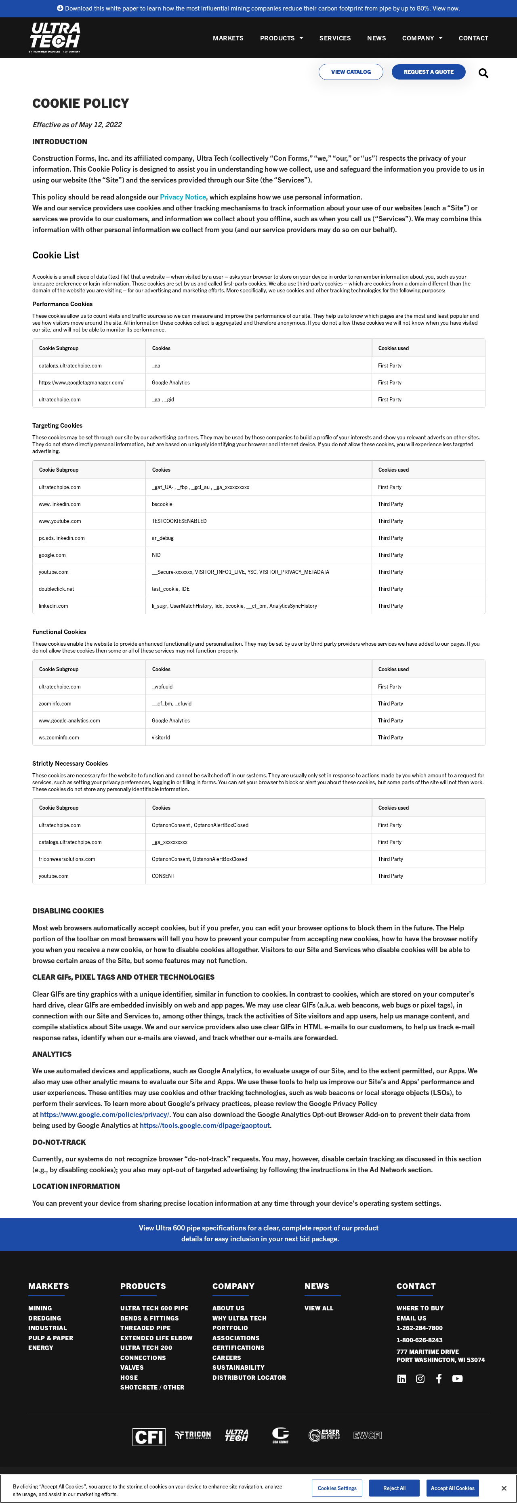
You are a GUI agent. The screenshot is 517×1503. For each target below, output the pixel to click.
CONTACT (416, 1286)
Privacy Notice (183, 196)
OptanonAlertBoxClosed (221, 824)
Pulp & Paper (50, 1337)
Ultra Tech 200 (146, 1347)
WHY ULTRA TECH (239, 1318)
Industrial (47, 1327)
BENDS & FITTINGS (149, 1318)
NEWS (317, 1286)
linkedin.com (53, 605)
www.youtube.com (60, 520)
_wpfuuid (162, 686)
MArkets (48, 1286)
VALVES (132, 1367)
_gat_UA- (163, 486)
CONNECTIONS (143, 1357)
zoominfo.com (55, 703)
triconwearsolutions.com (67, 858)
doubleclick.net (56, 588)
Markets (228, 38)
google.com (52, 554)
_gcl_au (201, 486)
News (376, 38)
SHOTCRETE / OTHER (152, 1387)
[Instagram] (420, 1378)
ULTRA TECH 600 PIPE (154, 1308)
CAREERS (227, 1357)
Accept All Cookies (452, 1487)
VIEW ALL (319, 1308)
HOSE (129, 1377)
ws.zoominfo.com (59, 737)
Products (277, 38)
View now (445, 8)
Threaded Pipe (145, 1327)
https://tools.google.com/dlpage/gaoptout (205, 1125)
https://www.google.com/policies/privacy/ (104, 1114)
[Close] (504, 1488)
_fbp (183, 486)
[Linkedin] (401, 1378)
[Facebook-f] (438, 1378)
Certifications (238, 1347)
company (233, 1286)
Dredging (44, 1318)
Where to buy (420, 1308)
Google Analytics (171, 382)
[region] (258, 1488)
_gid (169, 399)
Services (335, 38)
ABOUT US (228, 1308)
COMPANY (418, 38)
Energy (40, 1347)
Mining (40, 1308)
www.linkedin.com (60, 503)
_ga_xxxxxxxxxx (231, 486)
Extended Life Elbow (156, 1337)
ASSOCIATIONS (236, 1337)
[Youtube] (457, 1378)
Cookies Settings (337, 1487)
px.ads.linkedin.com (62, 537)
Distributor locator (249, 1377)
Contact (474, 38)
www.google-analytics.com (69, 720)
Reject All (394, 1487)
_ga (156, 365)
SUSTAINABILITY (238, 1367)
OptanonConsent (171, 824)
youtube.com (54, 571)
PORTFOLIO (230, 1327)
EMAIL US (412, 1318)
